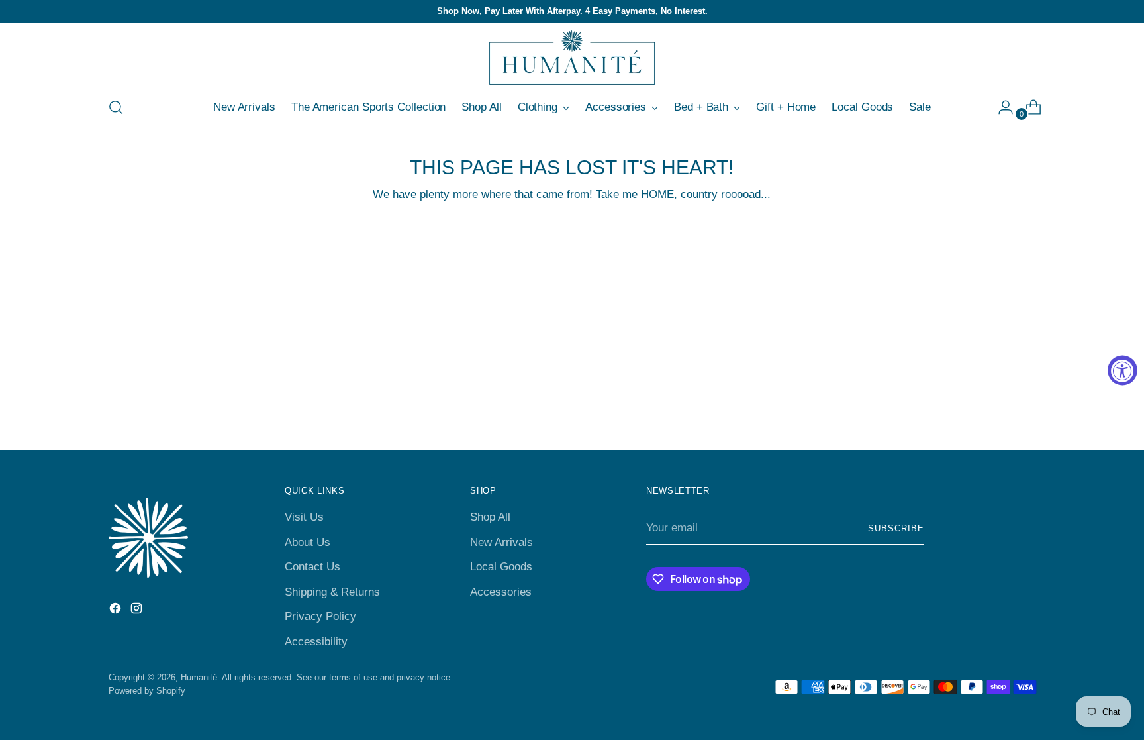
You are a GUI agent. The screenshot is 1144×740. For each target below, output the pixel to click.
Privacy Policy (320, 616)
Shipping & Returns (332, 592)
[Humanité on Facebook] (116, 611)
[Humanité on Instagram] (138, 611)
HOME (657, 194)
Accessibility (316, 641)
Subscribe (896, 528)
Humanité (199, 677)
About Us (307, 542)
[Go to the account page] (1000, 107)
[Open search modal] (116, 107)
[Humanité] (572, 57)
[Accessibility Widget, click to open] (1122, 370)
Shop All (490, 517)
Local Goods (501, 566)
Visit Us (304, 517)
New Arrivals (501, 542)
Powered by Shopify (147, 691)
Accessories (501, 592)
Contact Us (312, 566)
